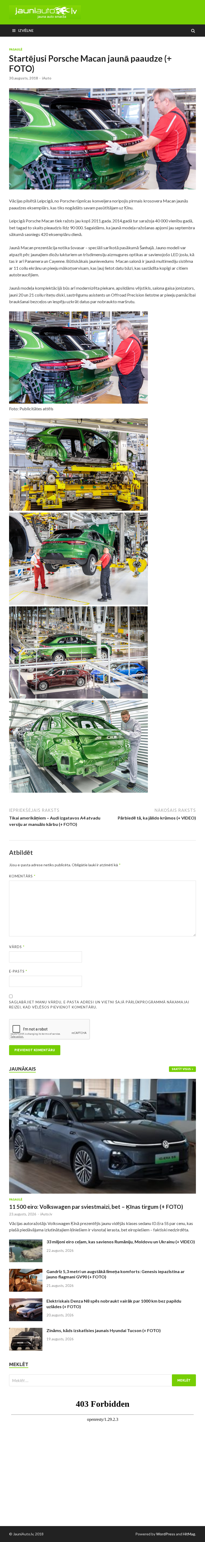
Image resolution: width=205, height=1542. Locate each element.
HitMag (189, 1534)
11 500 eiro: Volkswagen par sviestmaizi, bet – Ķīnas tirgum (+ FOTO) (96, 1206)
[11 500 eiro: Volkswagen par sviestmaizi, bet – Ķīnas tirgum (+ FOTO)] (102, 1081)
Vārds (17, 947)
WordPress (165, 1534)
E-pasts (18, 971)
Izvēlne (26, 30)
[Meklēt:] (102, 1380)
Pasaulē (15, 49)
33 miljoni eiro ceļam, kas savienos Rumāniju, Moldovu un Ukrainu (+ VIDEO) (120, 1241)
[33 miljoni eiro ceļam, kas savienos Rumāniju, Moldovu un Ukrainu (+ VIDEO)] (25, 1242)
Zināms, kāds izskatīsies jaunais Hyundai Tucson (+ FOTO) (103, 1330)
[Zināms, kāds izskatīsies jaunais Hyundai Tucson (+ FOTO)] (25, 1330)
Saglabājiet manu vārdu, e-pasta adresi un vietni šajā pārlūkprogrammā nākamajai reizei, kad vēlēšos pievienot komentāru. (99, 1004)
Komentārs (22, 876)
